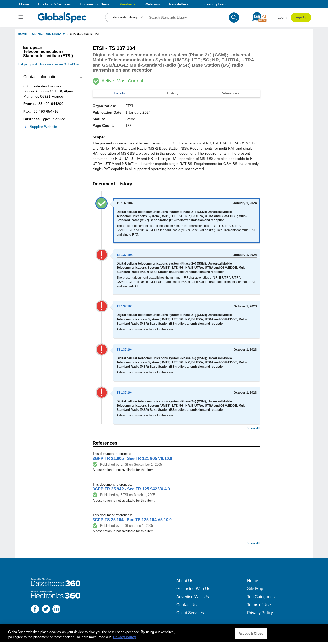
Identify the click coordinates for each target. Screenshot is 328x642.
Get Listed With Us (193, 588)
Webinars (152, 4)
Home (24, 4)
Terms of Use (259, 605)
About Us (184, 580)
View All (253, 428)
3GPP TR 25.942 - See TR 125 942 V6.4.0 (131, 489)
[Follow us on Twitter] (46, 609)
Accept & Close (251, 633)
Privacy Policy (260, 613)
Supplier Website (43, 126)
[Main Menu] (21, 17)
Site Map (255, 588)
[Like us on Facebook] (35, 609)
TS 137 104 (125, 255)
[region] (164, 633)
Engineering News (94, 4)
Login (282, 17)
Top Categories (261, 597)
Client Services (190, 613)
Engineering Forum (213, 4)
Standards (127, 4)
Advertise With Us (192, 597)
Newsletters (178, 4)
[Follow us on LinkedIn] (56, 609)
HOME (22, 34)
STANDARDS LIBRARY (49, 34)
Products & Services (54, 4)
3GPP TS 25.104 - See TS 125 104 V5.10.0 (132, 520)
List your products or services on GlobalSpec (49, 64)
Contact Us (186, 605)
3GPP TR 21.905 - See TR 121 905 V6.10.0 (132, 458)
